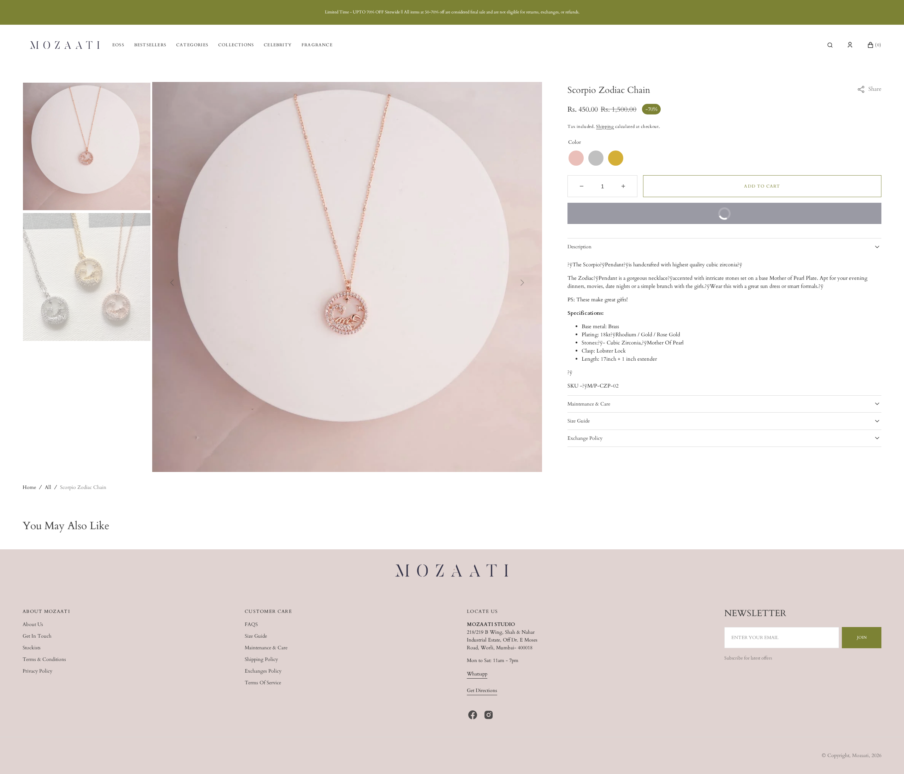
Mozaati (860, 755)
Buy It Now (794, 217)
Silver (596, 158)
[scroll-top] (888, 758)
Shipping (605, 126)
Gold (615, 158)
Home (29, 487)
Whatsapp (477, 673)
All (48, 487)
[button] (830, 45)
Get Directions (482, 690)
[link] (452, 571)
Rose (576, 158)
